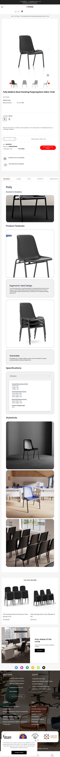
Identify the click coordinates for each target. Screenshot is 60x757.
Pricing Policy (6, 724)
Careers (33, 706)
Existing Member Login (38, 679)
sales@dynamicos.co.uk (35, 1)
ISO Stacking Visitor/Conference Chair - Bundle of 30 (16, 615)
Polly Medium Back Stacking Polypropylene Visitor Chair (35, 16)
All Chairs (17, 16)
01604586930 (24, 1)
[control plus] (14, 138)
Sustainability (35, 724)
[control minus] (4, 138)
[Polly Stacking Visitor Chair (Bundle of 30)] (43, 598)
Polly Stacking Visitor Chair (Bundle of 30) (42, 615)
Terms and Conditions (37, 719)
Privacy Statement (8, 719)
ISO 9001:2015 (35, 716)
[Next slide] (45, 48)
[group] (14, 83)
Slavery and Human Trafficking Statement (15, 722)
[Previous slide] (5, 603)
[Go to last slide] (14, 48)
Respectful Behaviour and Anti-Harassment (15, 711)
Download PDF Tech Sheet (48, 147)
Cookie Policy (7, 709)
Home (12, 16)
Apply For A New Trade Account (41, 689)
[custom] (16, 667)
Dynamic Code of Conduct (39, 709)
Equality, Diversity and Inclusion (12, 716)
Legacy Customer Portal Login (40, 686)
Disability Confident (37, 714)
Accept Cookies (19, 752)
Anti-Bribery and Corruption (11, 706)
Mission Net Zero (36, 711)
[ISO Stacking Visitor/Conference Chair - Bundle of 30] (16, 598)
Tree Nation (34, 722)
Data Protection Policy (9, 714)
